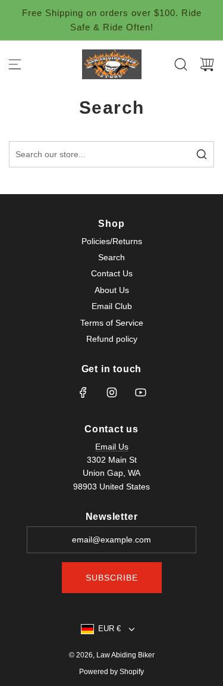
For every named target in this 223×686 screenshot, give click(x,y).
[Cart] (207, 64)
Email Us (111, 446)
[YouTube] (140, 392)
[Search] (181, 64)
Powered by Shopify (111, 672)
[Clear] (175, 154)
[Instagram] (112, 392)
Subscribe (112, 577)
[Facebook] (83, 392)
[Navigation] (15, 64)
